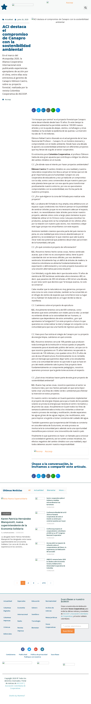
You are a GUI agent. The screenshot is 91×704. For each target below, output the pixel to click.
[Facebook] (23, 649)
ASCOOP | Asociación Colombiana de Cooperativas (15, 685)
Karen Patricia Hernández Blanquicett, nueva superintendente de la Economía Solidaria (16, 523)
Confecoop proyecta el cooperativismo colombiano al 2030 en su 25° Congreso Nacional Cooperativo (56, 532)
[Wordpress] (42, 649)
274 (43, 583)
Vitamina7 (21, 696)
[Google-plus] (36, 649)
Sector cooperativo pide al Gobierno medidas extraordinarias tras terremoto (55, 501)
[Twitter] (29, 649)
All (29, 490)
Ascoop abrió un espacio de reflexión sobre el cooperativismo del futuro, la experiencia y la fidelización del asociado (56, 547)
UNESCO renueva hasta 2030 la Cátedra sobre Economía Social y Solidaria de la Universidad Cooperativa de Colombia (56, 563)
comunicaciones (8, 533)
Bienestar (51, 490)
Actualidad (9, 19)
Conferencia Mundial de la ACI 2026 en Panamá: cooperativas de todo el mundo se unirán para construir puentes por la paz (56, 516)
